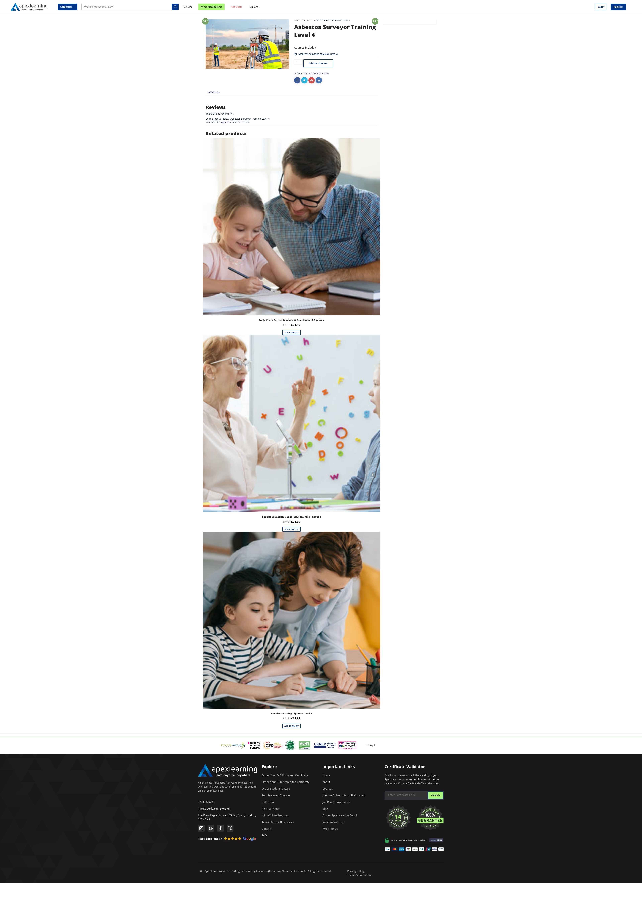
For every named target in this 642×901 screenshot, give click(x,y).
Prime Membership (211, 6)
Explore (253, 6)
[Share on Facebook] (297, 80)
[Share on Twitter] (304, 80)
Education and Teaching (316, 73)
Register (618, 6)
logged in (226, 122)
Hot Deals (236, 6)
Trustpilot (371, 745)
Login (601, 6)
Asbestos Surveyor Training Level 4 (318, 54)
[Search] (175, 7)
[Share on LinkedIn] (319, 80)
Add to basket (318, 63)
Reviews (187, 6)
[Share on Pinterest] (311, 80)
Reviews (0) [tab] (214, 92)
